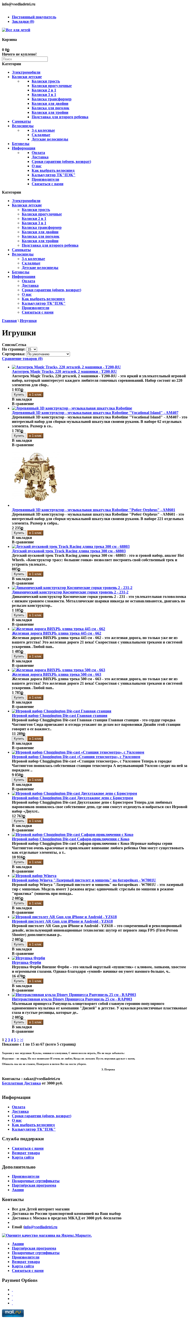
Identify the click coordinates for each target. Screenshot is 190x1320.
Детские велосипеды (50, 139)
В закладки (22, 399)
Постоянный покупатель (34, 17)
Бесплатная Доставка (21, 1083)
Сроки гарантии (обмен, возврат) (61, 161)
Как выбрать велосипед (53, 170)
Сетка (20, 345)
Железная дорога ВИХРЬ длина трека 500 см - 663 (56, 674)
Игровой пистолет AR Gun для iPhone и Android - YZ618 (62, 921)
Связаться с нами (47, 184)
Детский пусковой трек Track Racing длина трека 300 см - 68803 (69, 551)
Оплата (38, 152)
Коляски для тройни (50, 112)
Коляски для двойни (50, 103)
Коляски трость (46, 81)
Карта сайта (23, 1157)
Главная (9, 321)
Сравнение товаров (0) (22, 358)
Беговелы (20, 144)
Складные (41, 135)
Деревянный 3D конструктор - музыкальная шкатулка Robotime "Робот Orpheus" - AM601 (93, 510)
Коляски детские (27, 77)
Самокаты (21, 121)
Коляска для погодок (50, 108)
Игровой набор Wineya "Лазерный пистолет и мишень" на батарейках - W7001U (84, 880)
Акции (18, 1190)
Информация (23, 148)
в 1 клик (35, 394)
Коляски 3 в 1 (44, 94)
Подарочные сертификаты (36, 1181)
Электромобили (26, 72)
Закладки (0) (23, 21)
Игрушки (28, 321)
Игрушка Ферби (26, 962)
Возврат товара (26, 1153)
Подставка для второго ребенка (60, 117)
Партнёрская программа (34, 1185)
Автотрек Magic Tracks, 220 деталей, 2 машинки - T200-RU (64, 371)
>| (21, 1040)
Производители (45, 179)
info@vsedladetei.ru (40, 1227)
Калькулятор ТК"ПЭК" (53, 175)
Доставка (40, 157)
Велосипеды (23, 126)
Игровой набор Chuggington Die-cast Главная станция (59, 715)
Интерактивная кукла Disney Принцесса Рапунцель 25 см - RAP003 (72, 999)
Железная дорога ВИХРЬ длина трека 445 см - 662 (56, 633)
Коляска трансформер (51, 99)
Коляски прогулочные (52, 86)
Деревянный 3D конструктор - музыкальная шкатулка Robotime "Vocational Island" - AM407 (95, 413)
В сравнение (23, 404)
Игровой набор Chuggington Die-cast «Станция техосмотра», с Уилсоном (76, 757)
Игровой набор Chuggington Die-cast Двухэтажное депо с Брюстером (72, 798)
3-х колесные (43, 130)
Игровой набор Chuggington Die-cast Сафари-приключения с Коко (70, 839)
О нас (37, 166)
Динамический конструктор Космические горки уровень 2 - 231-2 (70, 592)
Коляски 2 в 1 (44, 90)
